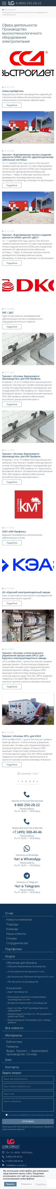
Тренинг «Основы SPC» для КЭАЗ (21, 736)
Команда (12, 929)
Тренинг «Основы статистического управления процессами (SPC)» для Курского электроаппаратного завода (24, 655)
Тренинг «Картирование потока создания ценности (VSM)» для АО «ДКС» (26, 236)
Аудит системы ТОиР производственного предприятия (28, 1009)
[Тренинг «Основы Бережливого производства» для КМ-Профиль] (28, 349)
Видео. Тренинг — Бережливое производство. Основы (27, 1052)
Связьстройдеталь (13, 91)
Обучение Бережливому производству (27, 966)
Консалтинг (14, 988)
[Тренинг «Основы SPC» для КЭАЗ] (28, 709)
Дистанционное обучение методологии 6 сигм (31, 976)
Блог (8, 1059)
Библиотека (14, 1042)
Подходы (12, 924)
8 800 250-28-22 (27, 805)
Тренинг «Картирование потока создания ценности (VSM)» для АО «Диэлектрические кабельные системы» (27, 157)
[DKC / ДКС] (28, 286)
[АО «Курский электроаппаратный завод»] (28, 566)
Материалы (13, 1035)
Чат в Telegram (27, 886)
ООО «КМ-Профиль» (14, 531)
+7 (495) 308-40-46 (27, 832)
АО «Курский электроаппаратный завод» (26, 592)
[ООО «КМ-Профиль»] (28, 505)
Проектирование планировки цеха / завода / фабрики (29, 1021)
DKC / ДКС (8, 312)
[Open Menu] (4, 3)
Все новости (14, 1028)
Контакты (12, 1067)
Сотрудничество (17, 943)
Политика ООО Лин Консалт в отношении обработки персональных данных (28, 1128)
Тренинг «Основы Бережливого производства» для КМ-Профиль (21, 377)
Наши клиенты (16, 933)
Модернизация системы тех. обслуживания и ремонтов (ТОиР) (30, 1015)
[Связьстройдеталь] (28, 65)
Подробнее (12, 105)
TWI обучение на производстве (23, 982)
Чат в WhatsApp (27, 859)
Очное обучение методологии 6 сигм (26, 971)
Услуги (10, 956)
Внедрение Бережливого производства (27, 1003)
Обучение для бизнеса (21, 963)
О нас (9, 913)
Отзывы (11, 938)
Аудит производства (17, 992)
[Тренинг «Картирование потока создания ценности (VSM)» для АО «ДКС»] (28, 208)
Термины (12, 1046)
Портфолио (13, 949)
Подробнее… (41, 1184)
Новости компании (19, 919)
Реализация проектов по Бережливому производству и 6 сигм (27, 998)
